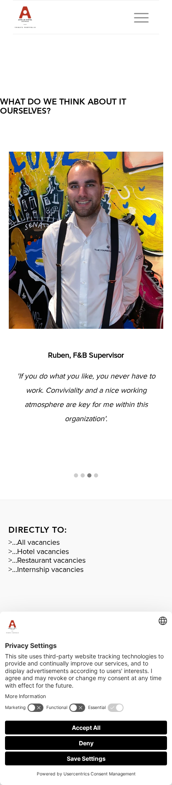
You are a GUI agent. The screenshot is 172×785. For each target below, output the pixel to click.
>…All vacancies (34, 542)
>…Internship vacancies (45, 569)
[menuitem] (137, 17)
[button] (76, 476)
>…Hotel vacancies (38, 551)
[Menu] (137, 17)
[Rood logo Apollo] (71, 17)
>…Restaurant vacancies (47, 560)
